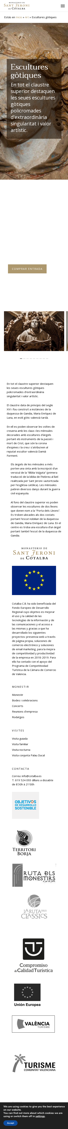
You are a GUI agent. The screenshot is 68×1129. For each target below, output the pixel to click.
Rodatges (18, 717)
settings (40, 1116)
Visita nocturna (21, 749)
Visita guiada (20, 738)
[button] (63, 6)
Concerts (17, 706)
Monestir (17, 695)
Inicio (19, 17)
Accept (10, 1123)
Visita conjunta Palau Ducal (28, 755)
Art (27, 17)
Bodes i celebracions (25, 700)
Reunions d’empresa (25, 711)
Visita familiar (20, 744)
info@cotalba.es (32, 776)
